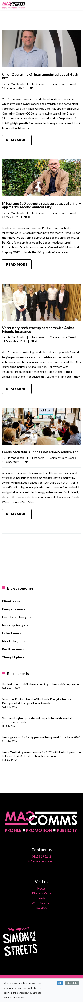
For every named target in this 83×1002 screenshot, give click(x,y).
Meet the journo (15, 641)
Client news (37, 84)
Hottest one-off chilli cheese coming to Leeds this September (41, 684)
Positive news (13, 649)
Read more (16, 140)
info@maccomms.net (41, 861)
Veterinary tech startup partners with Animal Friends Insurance (39, 330)
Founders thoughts (17, 617)
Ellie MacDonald (15, 84)
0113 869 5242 (41, 856)
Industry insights (15, 625)
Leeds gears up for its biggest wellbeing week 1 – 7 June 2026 (41, 737)
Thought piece (13, 657)
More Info (72, 982)
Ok (59, 982)
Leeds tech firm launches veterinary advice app (40, 452)
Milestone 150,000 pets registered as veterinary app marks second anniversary (41, 205)
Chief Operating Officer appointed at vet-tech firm (40, 76)
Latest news (11, 633)
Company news (13, 609)
